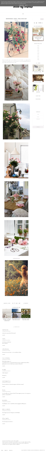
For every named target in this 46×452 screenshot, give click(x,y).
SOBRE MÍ (6, 450)
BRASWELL (4, 400)
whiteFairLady (5, 329)
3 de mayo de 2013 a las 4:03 (6, 350)
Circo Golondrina (6, 358)
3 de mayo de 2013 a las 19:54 (6, 410)
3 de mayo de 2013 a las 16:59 (6, 401)
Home (2, 450)
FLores (9, 303)
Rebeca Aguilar (5, 418)
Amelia (3, 338)
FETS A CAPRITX (6, 409)
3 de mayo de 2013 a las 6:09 (6, 359)
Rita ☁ (3, 369)
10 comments (25, 303)
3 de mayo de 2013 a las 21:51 (6, 419)
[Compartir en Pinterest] (16, 303)
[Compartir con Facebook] (14, 303)
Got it (26, 5)
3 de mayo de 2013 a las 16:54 (6, 391)
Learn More (21, 5)
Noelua (3, 390)
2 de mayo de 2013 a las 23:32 (6, 331)
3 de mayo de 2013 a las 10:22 (6, 370)
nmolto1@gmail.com (6, 381)
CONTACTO (10, 450)
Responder (3, 335)
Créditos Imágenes (16, 258)
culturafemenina (5, 349)
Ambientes (5, 303)
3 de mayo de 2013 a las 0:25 (6, 340)
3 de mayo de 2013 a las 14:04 (6, 382)
